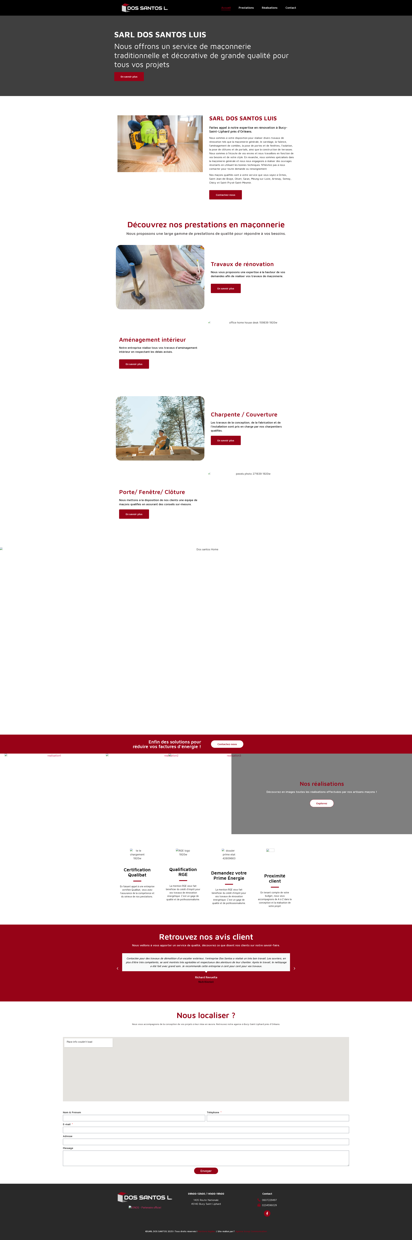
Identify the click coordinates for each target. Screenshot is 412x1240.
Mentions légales (206, 1231)
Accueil (226, 7)
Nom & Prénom (72, 1112)
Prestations (246, 7)
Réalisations (269, 7)
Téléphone (213, 1112)
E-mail (67, 1124)
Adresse (67, 1136)
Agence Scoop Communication (251, 1231)
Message (68, 1148)
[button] (117, 968)
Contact (291, 7)
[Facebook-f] (267, 1213)
